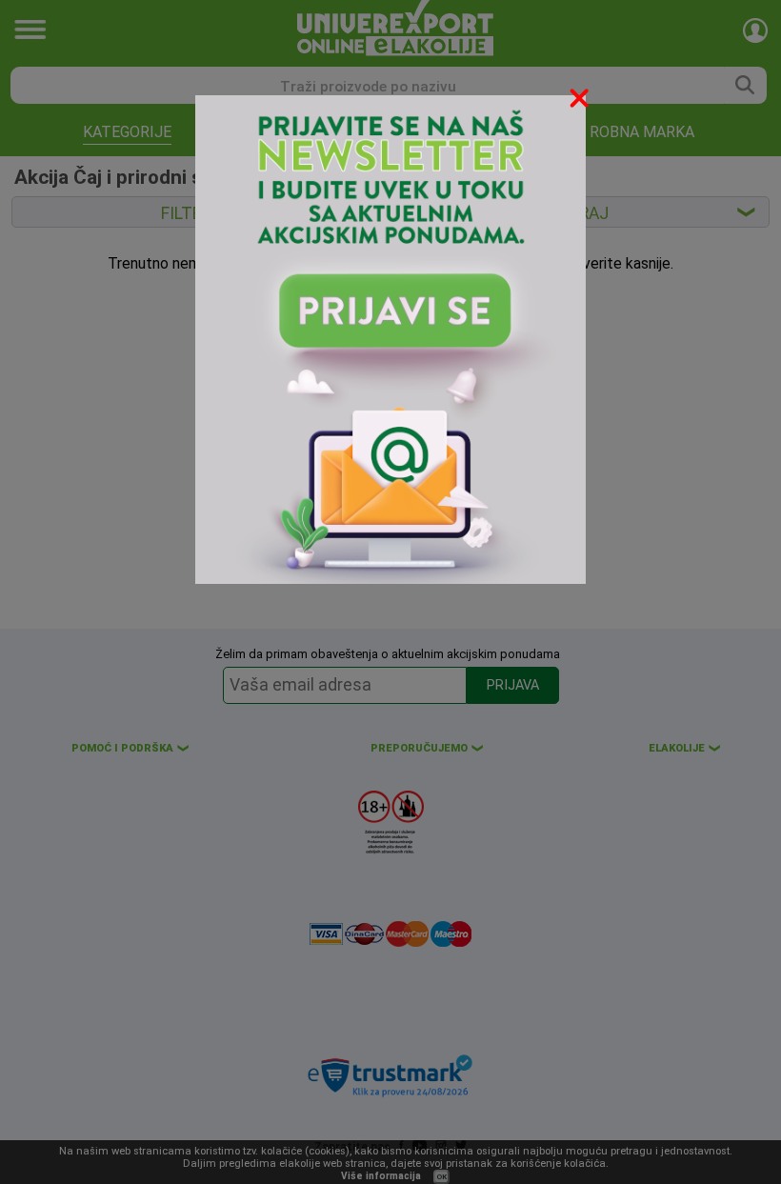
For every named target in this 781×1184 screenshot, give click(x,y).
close (581, 101)
